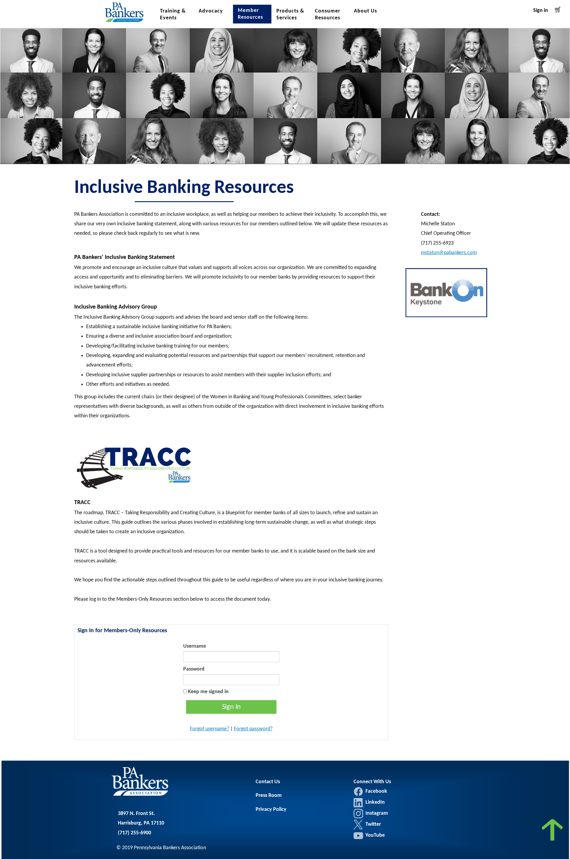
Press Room (269, 795)
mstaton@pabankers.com (449, 253)
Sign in (540, 10)
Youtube (358, 835)
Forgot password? (253, 729)
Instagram (358, 813)
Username (194, 646)
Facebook (358, 791)
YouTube (375, 835)
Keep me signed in (208, 692)
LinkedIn (359, 802)
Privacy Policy (271, 809)
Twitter (358, 824)
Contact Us (268, 782)
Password (194, 669)
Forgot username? (209, 729)
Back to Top (553, 831)
